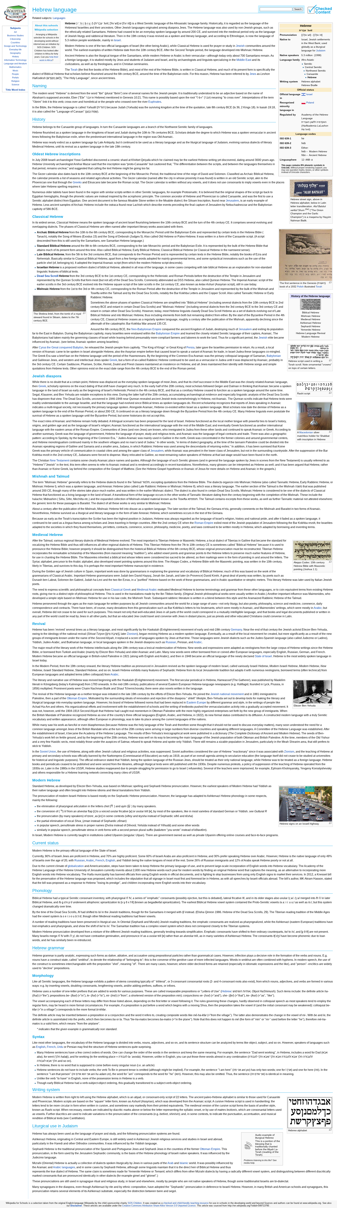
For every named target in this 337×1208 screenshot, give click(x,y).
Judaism (320, 50)
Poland (310, 102)
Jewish (240, 45)
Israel (309, 94)
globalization (76, 866)
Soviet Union (48, 751)
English (110, 860)
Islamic (184, 1163)
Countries (15, 42)
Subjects (15, 28)
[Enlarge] (330, 199)
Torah (319, 286)
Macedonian (306, 432)
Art (15, 32)
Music (15, 70)
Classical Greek (121, 589)
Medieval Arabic (147, 589)
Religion (15, 81)
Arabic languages (64, 1167)
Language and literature (15, 63)
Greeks (77, 182)
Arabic (318, 607)
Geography (15, 53)
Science (15, 84)
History (15, 56)
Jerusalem (232, 200)
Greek (113, 360)
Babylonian (274, 355)
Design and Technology (15, 46)
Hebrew (226, 991)
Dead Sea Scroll (47, 275)
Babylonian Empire (168, 333)
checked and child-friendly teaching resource (186, 1203)
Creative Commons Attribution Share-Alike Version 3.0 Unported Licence (159, 1205)
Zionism (132, 633)
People (15, 74)
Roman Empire (203, 522)
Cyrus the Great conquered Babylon (61, 347)
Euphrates (154, 101)
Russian (171, 642)
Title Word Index (15, 89)
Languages (59, 18)
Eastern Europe (196, 702)
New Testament (59, 460)
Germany (236, 629)
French (99, 860)
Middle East (243, 59)
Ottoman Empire (77, 698)
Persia (190, 347)
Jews (253, 73)
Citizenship (15, 39)
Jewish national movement (227, 694)
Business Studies (15, 35)
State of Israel (263, 656)
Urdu (60, 1046)
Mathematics (15, 67)
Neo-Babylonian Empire (146, 329)
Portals (15, 77)
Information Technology (15, 60)
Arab (170, 1163)
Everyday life (15, 49)
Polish (300, 286)
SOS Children (135, 1203)
